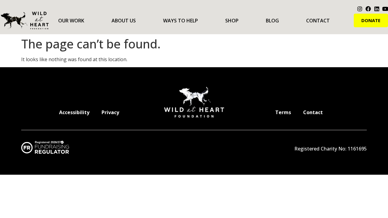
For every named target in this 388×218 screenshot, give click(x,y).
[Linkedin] (377, 9)
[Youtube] (385, 9)
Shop (232, 20)
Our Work (71, 20)
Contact (318, 20)
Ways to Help (180, 20)
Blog (272, 20)
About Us (124, 20)
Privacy (110, 112)
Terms (283, 112)
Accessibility (74, 112)
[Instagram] (360, 9)
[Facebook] (368, 9)
